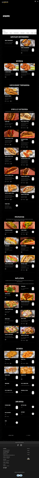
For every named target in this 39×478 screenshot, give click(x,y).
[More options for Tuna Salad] (33, 288)
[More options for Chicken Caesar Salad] (33, 303)
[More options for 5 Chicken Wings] (17, 73)
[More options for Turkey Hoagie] (33, 232)
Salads (32, 32)
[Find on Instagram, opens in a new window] (21, 445)
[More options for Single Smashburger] (17, 42)
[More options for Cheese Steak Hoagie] (33, 196)
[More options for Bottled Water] (17, 414)
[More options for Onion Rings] (17, 385)
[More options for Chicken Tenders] (17, 98)
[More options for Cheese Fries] (17, 377)
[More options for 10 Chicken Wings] (33, 73)
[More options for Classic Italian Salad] (17, 336)
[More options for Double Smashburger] (33, 49)
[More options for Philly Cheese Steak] (33, 123)
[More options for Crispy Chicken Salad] (17, 311)
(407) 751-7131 (5, 453)
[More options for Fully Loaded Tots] (17, 392)
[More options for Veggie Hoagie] (33, 247)
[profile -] (35, 1)
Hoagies (28, 32)
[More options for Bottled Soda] (33, 407)
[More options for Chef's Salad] (33, 320)
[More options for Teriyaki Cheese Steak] (33, 178)
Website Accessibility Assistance (19, 472)
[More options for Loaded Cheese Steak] (17, 158)
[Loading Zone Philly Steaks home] (5, 2)
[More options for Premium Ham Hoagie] (17, 232)
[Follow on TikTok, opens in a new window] (6, 468)
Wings (11, 32)
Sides (36, 32)
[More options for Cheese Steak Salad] (33, 337)
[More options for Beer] (17, 422)
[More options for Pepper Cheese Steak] (17, 140)
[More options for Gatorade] (33, 414)
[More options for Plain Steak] (17, 123)
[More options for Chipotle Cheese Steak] (17, 195)
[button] (11, 43)
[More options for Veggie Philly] (17, 205)
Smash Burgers (5, 32)
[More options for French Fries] (17, 361)
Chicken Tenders (16, 32)
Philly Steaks (22, 32)
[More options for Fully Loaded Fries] (33, 385)
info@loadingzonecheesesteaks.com (9, 455)
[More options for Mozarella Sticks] (33, 392)
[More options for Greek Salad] (17, 320)
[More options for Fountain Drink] (17, 407)
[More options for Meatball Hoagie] (33, 265)
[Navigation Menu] (38, 1)
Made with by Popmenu (12, 442)
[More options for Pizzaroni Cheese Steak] (33, 160)
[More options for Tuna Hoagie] (17, 247)
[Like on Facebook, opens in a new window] (18, 445)
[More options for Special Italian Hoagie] (17, 265)
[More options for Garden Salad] (17, 295)
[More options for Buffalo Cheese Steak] (17, 177)
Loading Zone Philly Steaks (28, 459)
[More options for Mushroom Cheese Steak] (33, 141)
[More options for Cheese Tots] (33, 377)
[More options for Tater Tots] (33, 361)
